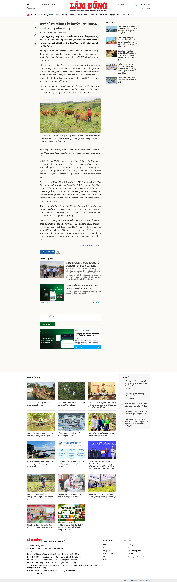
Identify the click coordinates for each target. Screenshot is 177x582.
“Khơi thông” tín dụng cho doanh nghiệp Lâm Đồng (69, 495)
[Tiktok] (120, 540)
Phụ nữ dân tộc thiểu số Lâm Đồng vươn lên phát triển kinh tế (40, 496)
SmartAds (46, 302)
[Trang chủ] (28, 14)
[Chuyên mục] (28, 4)
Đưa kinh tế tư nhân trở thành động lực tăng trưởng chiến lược (102, 495)
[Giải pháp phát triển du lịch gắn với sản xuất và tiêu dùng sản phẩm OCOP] (71, 513)
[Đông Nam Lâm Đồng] (111, 80)
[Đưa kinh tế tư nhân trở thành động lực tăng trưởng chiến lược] (102, 483)
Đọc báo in (32, 8)
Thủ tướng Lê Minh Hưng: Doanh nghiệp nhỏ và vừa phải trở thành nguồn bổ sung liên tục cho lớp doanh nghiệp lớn (101, 464)
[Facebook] (130, 540)
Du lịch (97, 15)
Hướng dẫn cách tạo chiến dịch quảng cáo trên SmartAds (82, 287)
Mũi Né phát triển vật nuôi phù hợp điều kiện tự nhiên (101, 434)
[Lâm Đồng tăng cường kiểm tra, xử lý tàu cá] (111, 29)
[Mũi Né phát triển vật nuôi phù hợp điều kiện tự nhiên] (102, 422)
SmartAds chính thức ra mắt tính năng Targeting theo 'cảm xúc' (128, 137)
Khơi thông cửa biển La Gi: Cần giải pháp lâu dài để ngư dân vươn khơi (40, 463)
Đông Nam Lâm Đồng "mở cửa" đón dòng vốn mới (127, 80)
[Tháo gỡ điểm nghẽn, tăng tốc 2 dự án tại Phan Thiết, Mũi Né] (52, 269)
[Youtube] (125, 540)
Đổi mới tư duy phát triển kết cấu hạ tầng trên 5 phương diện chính (71, 463)
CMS (133, 580)
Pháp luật (64, 15)
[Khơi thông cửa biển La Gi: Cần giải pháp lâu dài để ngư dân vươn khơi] (41, 450)
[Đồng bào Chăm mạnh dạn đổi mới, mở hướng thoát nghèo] (41, 422)
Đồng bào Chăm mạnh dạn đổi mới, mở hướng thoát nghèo (40, 434)
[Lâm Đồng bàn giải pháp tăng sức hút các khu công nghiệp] (41, 513)
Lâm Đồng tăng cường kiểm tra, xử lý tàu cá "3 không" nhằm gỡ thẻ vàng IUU (127, 29)
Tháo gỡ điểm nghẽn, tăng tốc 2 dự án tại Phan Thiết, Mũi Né (82, 264)
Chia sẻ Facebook (48, 252)
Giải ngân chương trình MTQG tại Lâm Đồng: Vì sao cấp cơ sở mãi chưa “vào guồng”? (136, 422)
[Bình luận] (35, 39)
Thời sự (45, 15)
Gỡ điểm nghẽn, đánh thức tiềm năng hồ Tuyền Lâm (71, 404)
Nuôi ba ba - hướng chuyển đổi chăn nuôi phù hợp (40, 404)
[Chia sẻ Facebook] (35, 35)
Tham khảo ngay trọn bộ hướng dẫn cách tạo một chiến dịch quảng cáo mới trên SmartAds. (83, 293)
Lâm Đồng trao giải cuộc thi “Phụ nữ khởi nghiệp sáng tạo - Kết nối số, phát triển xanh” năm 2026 (127, 42)
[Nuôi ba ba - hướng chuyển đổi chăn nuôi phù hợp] (41, 391)
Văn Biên (49, 32)
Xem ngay (95, 302)
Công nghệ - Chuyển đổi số (117, 15)
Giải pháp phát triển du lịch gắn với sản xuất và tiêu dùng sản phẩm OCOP (71, 527)
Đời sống (57, 15)
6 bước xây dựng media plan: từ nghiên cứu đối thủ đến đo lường (129, 121)
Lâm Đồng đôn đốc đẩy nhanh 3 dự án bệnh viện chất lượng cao (135, 396)
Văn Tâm (42, 32)
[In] (58, 252)
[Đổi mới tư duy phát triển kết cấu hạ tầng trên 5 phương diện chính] (71, 450)
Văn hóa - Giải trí (88, 15)
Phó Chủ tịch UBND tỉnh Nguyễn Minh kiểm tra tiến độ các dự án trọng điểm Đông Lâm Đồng (127, 68)
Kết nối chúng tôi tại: (110, 540)
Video (128, 15)
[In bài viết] (35, 43)
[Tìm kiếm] (37, 4)
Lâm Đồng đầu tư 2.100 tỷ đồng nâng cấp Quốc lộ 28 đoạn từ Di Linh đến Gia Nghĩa (136, 384)
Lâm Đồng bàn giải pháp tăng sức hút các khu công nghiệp (39, 526)
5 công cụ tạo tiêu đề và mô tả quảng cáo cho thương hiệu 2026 (86, 335)
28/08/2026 (48, 4)
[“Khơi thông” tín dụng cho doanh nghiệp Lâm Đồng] (71, 483)
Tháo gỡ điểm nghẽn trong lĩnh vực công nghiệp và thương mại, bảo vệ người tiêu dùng (102, 405)
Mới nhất (33, 15)
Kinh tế (51, 15)
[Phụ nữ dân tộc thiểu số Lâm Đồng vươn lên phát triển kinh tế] (41, 483)
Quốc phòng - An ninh (75, 15)
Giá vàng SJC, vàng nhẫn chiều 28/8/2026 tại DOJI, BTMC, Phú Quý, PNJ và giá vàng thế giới (127, 55)
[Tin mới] (33, 4)
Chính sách (104, 15)
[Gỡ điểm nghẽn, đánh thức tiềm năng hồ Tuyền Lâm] (71, 391)
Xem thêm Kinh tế (35, 377)
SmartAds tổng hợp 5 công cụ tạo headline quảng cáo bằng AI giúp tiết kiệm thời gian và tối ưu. (86, 342)
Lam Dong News (145, 8)
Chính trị (39, 15)
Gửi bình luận (47, 324)
